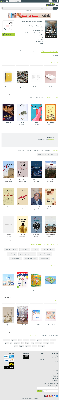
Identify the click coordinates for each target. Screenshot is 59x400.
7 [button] (26, 128)
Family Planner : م (50, 87)
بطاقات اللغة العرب (36, 290)
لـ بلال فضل (36, 124)
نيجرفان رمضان (22, 236)
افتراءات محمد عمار (22, 207)
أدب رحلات (46, 340)
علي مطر (8, 236)
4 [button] (32, 128)
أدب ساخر (39, 340)
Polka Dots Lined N (8, 87)
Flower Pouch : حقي (50, 325)
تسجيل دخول (54, 1)
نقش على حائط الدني (36, 207)
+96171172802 (54, 377)
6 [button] (28, 128)
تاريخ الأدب (46, 343)
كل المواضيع (35, 335)
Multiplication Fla (22, 290)
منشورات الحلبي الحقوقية (30, 258)
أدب (31, 335)
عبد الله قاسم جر (22, 181)
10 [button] (19, 128)
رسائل (32, 343)
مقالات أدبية (27, 346)
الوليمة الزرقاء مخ (36, 234)
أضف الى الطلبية (9, 35)
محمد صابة (8, 209)
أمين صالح (36, 236)
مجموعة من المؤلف (50, 209)
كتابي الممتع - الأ (51, 290)
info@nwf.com (54, 378)
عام (11, 343)
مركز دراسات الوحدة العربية (44, 254)
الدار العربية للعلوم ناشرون (47, 250)
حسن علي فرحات (50, 181)
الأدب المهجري (6, 340)
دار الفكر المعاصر (12, 254)
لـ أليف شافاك (50, 124)
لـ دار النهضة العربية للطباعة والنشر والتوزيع (47, 154)
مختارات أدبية (42, 346)
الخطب (52, 343)
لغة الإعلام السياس (36, 179)
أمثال (20, 340)
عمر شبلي (36, 209)
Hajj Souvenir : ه (8, 325)
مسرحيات (35, 346)
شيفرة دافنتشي (8, 122)
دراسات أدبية (38, 343)
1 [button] (31, 91)
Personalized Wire (22, 325)
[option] (50, 77)
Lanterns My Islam (36, 325)
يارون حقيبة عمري (50, 179)
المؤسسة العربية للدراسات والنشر (27, 254)
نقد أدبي (16, 346)
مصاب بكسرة (22, 234)
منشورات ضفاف (44, 258)
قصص (6, 343)
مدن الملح (22, 122)
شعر (23, 343)
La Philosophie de (50, 234)
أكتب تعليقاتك (51, 139)
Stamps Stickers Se (22, 87)
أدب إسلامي (53, 340)
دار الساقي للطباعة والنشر (11, 250)
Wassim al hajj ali (37, 24)
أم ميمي (36, 122)
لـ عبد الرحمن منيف (22, 124)
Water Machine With (8, 290)
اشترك (39, 391)
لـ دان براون (8, 124)
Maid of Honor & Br (36, 87)
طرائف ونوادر (17, 343)
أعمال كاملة (26, 340)
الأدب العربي (14, 340)
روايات (27, 343)
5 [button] (30, 128)
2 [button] (29, 91)
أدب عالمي (33, 340)
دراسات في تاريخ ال (8, 207)
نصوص (21, 346)
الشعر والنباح (8, 234)
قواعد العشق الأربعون (50, 122)
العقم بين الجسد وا (22, 179)
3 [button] (27, 91)
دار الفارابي (35, 250)
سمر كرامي (36, 181)
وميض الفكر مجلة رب (50, 207)
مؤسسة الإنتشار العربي (16, 258)
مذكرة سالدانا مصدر (8, 179)
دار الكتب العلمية (24, 250)
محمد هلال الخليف (22, 209)
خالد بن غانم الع (8, 181)
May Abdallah (50, 236)
